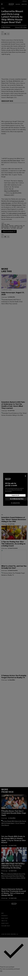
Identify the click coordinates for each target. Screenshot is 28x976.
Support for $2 (15, 495)
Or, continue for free (15, 502)
